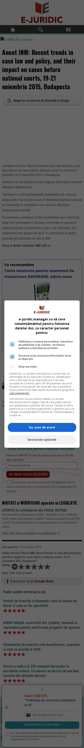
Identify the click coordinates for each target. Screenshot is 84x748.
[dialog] (42, 374)
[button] (42, 367)
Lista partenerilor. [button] (19, 393)
